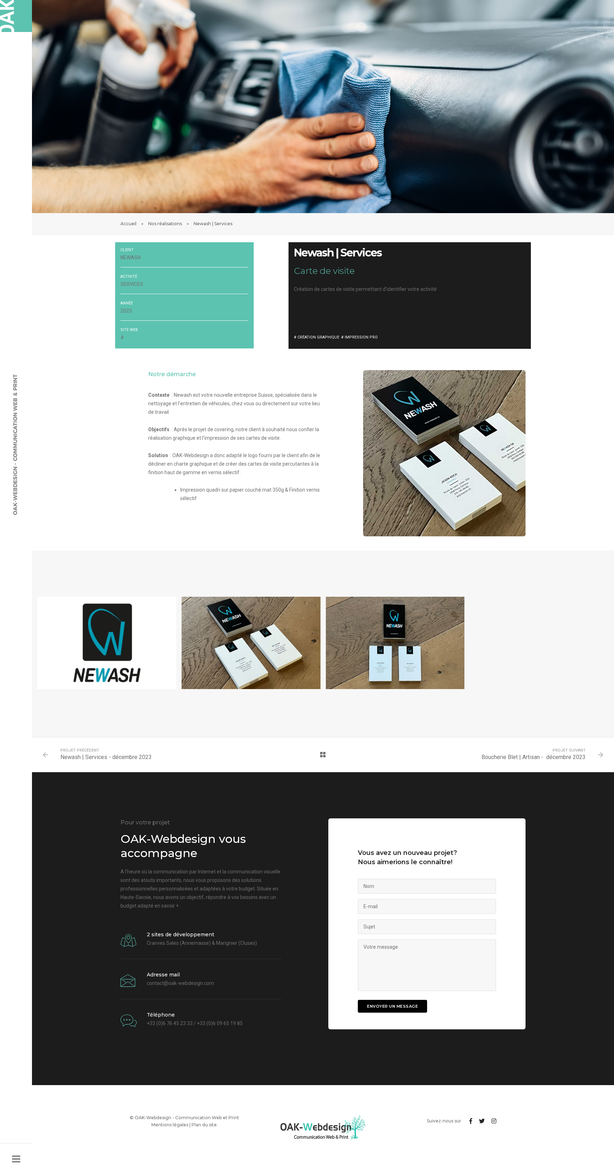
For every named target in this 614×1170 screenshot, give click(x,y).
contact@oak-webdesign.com (180, 983)
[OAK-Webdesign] (16, 16)
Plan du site (204, 1124)
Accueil (128, 223)
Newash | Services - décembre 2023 (106, 757)
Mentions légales (169, 1124)
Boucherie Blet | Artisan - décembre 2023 (533, 757)
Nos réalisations (165, 223)
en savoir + (167, 906)
